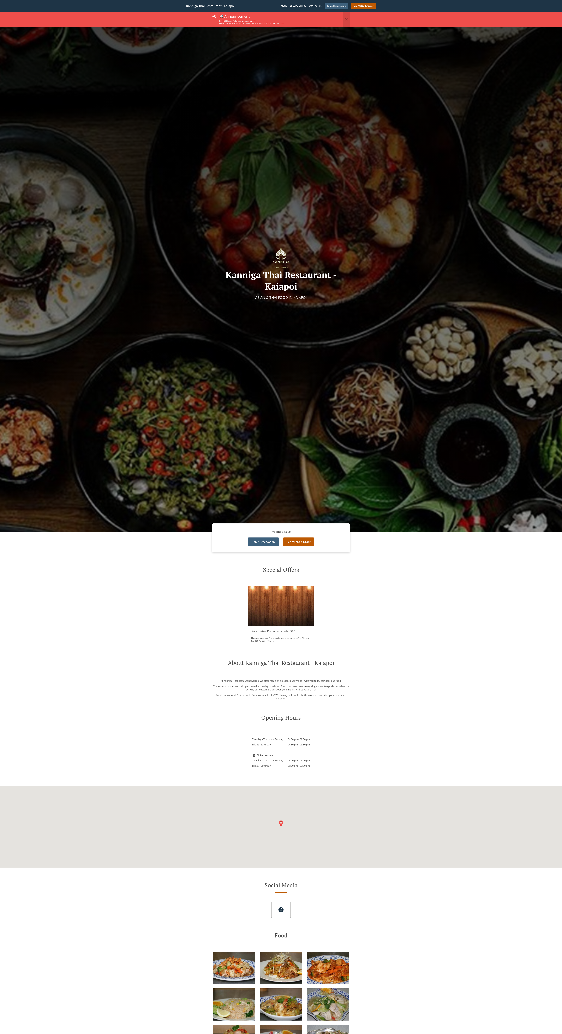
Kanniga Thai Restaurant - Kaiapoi (210, 6)
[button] (346, 19)
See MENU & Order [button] (363, 5)
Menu (284, 5)
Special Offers (298, 5)
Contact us (315, 5)
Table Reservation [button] (336, 5)
